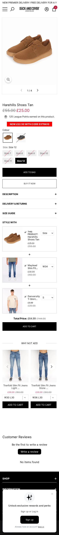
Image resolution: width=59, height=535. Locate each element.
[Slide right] (37, 90)
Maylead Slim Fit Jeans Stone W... (33, 267)
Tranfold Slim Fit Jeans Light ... (15, 387)
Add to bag (29, 172)
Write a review (29, 451)
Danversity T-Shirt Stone (34, 298)
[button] (12, 9)
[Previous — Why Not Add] (7, 366)
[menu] (4, 9)
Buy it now (29, 183)
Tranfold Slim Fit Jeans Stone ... (43, 387)
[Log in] (46, 9)
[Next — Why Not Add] (51, 366)
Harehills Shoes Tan (33, 238)
